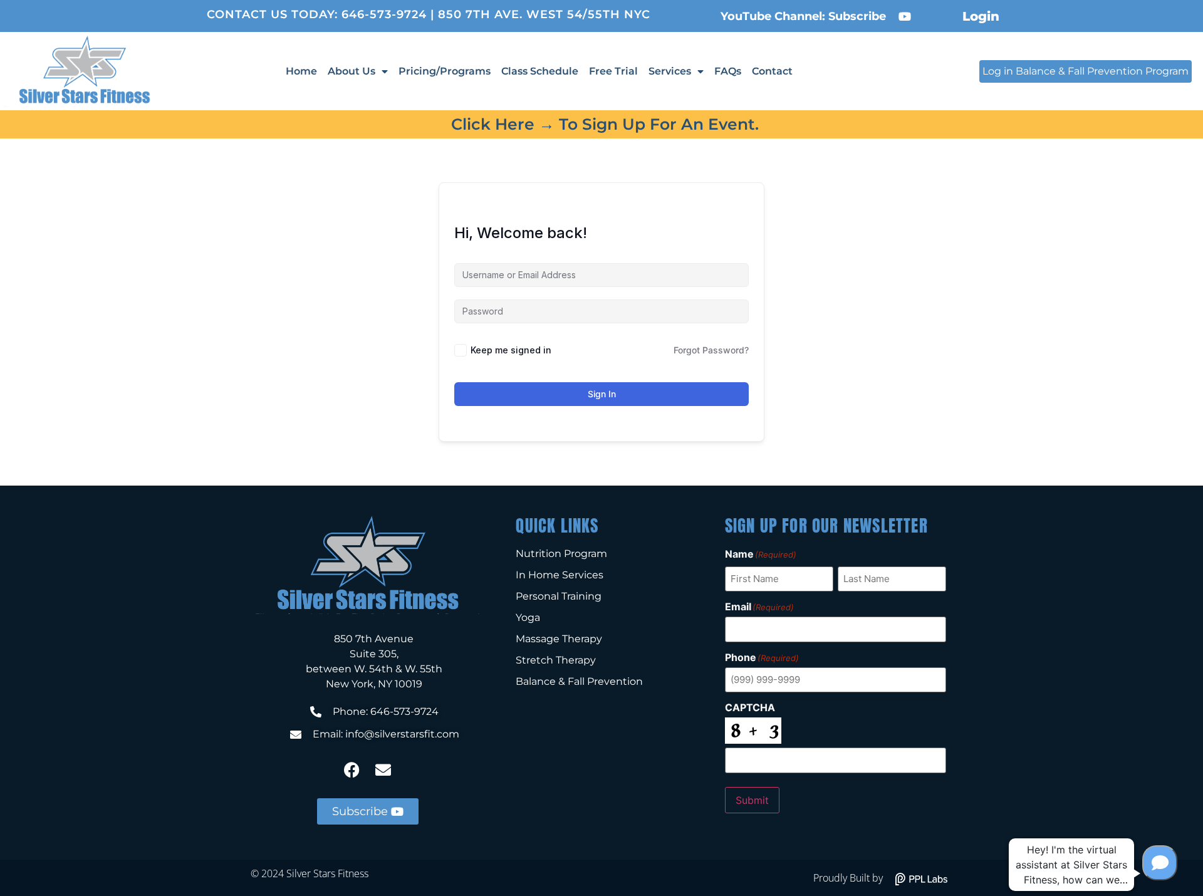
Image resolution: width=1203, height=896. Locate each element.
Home (301, 71)
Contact (772, 71)
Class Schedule (539, 71)
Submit (752, 800)
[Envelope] (383, 770)
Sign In (602, 393)
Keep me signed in (511, 350)
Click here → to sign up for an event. (605, 124)
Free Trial (613, 71)
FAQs (727, 71)
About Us (351, 71)
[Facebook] (352, 770)
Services (669, 71)
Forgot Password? (711, 350)
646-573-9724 (384, 14)
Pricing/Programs (444, 71)
